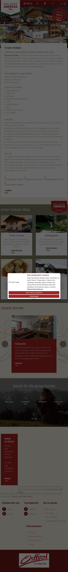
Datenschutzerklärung (35, 289)
